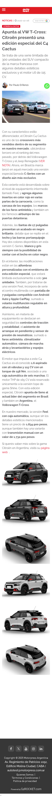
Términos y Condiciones (25, 778)
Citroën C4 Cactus (11, 26)
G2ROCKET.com (31, 789)
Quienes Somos (25, 774)
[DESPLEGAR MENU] (3, 9)
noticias (7, 20)
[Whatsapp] (47, 86)
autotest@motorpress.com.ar (26, 770)
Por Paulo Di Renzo (19, 85)
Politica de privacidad (25, 781)
